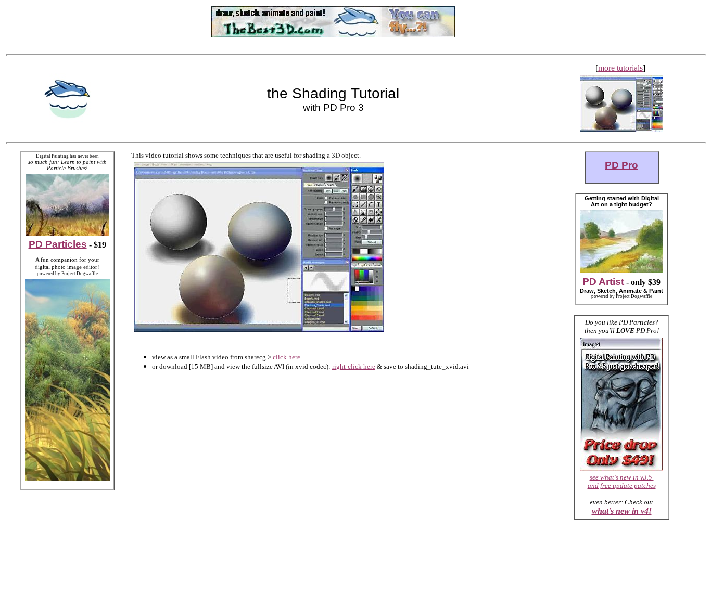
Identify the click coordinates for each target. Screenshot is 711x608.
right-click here (353, 366)
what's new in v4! (622, 511)
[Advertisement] (67, 21)
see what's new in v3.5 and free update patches (622, 481)
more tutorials (620, 67)
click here (286, 357)
